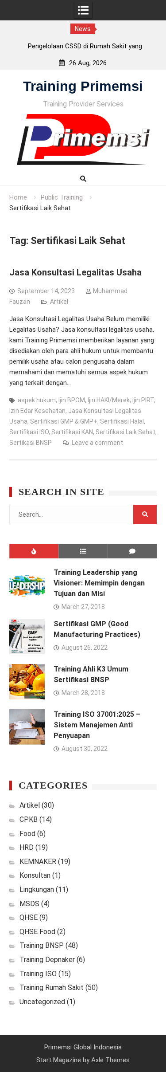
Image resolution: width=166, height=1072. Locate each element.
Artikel (59, 301)
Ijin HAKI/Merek (109, 400)
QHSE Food (37, 931)
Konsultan (34, 875)
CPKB (28, 819)
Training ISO (38, 974)
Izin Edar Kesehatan (37, 410)
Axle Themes (110, 1060)
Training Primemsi (83, 86)
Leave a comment (97, 442)
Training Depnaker (47, 959)
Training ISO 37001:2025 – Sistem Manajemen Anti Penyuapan (97, 725)
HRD (26, 847)
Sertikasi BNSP (30, 442)
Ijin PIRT (143, 400)
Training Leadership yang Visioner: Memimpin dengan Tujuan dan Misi (99, 583)
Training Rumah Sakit (51, 987)
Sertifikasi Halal (122, 421)
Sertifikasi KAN (72, 432)
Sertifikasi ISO (29, 432)
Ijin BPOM (71, 400)
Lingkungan (36, 889)
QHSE (28, 917)
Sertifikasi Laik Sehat (125, 432)
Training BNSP (41, 945)
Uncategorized (42, 1001)
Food (27, 833)
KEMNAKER (37, 861)
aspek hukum (37, 400)
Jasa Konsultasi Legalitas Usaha (75, 272)
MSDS (29, 903)
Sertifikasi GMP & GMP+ (63, 421)
